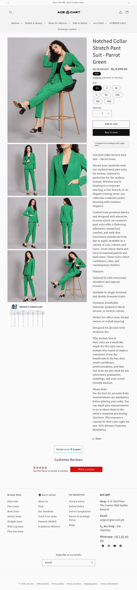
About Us (43, 501)
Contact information (109, 584)
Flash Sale (12, 501)
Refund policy (43, 584)
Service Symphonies (80, 511)
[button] (10, 12)
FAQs (41, 506)
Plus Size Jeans (15, 531)
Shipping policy (91, 584)
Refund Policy (76, 506)
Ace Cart (30, 584)
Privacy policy (58, 584)
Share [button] (98, 438)
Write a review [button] (86, 469)
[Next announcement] (129, 3)
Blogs (72, 525)
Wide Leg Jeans (15, 526)
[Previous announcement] (8, 3)
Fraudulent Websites (49, 526)
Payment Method (47, 521)
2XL (117, 95)
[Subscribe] (91, 562)
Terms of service (74, 584)
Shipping (97, 78)
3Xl (98, 101)
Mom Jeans (13, 511)
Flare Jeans (13, 506)
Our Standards (46, 511)
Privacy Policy (76, 501)
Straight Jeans (14, 521)
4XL (109, 101)
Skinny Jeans (14, 516)
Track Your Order (47, 516)
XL (106, 95)
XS (97, 88)
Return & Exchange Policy (79, 518)
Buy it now (111, 132)
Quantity (97, 108)
